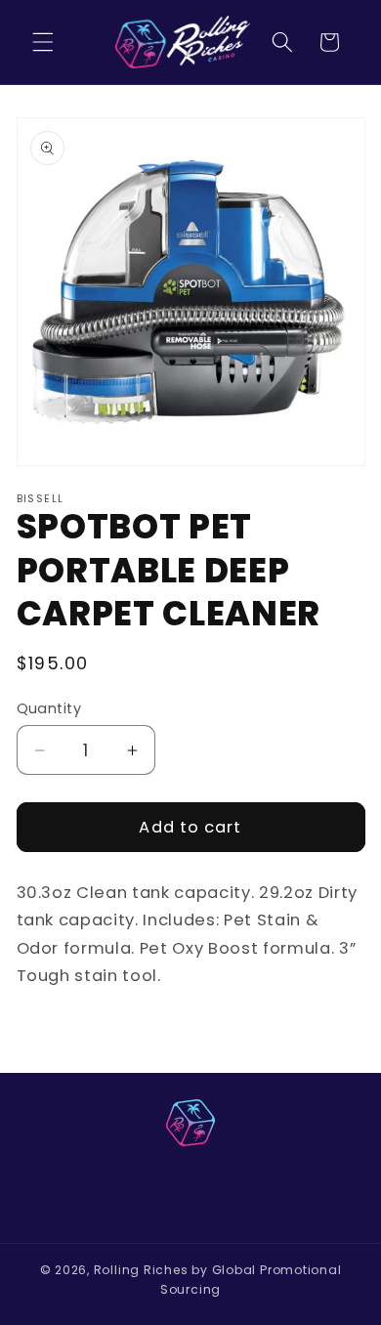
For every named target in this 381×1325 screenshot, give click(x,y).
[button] (43, 42)
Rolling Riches (141, 1269)
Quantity (49, 708)
